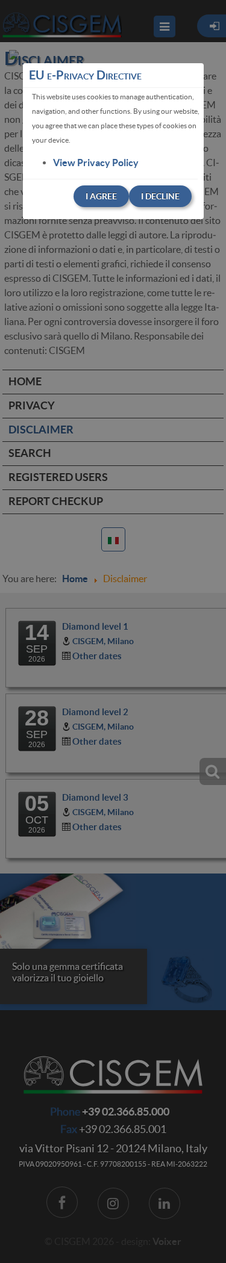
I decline (160, 196)
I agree (101, 196)
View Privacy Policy (96, 162)
